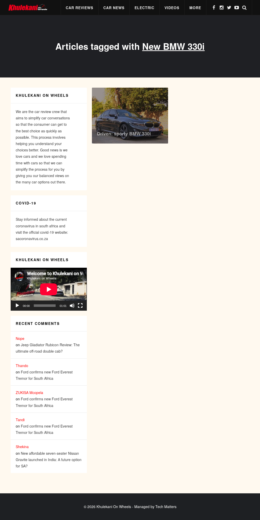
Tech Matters (165, 506)
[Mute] (72, 305)
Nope (20, 338)
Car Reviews (79, 7)
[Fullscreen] (80, 305)
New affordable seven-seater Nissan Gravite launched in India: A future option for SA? (49, 459)
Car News (113, 7)
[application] (49, 289)
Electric (144, 7)
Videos (172, 7)
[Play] (17, 305)
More (195, 7)
